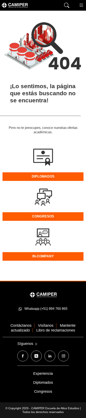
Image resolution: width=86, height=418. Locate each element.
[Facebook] (22, 356)
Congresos (43, 391)
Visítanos (45, 325)
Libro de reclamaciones (55, 330)
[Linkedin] (49, 356)
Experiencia (43, 373)
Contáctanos (21, 325)
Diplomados (43, 382)
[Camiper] (43, 294)
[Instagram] (63, 356)
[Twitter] (36, 356)
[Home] (21, 5)
